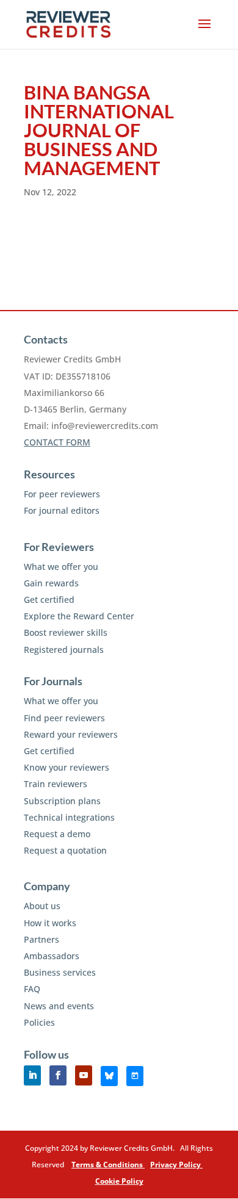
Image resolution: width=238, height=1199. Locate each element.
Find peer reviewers (64, 718)
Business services (60, 972)
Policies (39, 1022)
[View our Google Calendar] (134, 1076)
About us (42, 906)
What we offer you (61, 566)
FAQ (32, 989)
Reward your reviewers (71, 734)
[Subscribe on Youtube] (83, 1075)
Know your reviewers (66, 767)
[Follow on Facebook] (58, 1075)
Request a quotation (65, 850)
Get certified (49, 599)
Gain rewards (51, 583)
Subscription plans (62, 801)
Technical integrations (69, 817)
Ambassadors (51, 956)
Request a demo (57, 834)
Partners (41, 939)
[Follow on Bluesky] (109, 1076)
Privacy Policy (176, 1164)
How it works (50, 923)
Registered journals (64, 649)
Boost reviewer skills (65, 632)
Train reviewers (55, 784)
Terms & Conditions (108, 1164)
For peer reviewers (62, 494)
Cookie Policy (119, 1181)
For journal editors (61, 510)
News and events (59, 1006)
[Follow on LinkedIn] (32, 1075)
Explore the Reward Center (79, 616)
